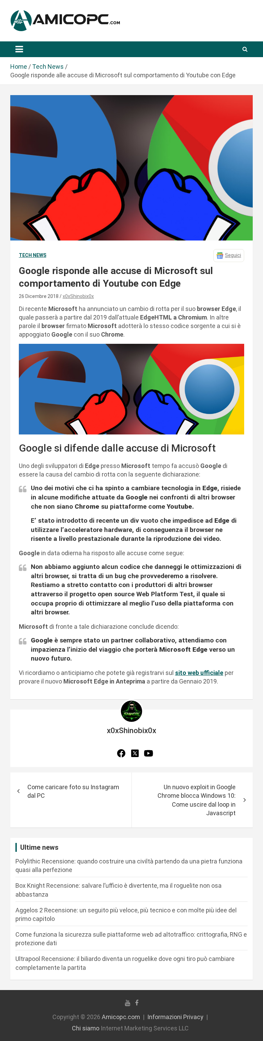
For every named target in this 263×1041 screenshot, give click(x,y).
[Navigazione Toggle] (19, 49)
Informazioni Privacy (175, 1016)
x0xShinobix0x (78, 296)
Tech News (32, 255)
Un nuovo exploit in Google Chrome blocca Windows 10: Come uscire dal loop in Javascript (197, 800)
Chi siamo (85, 1028)
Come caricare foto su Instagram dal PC (73, 791)
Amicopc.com (121, 1016)
